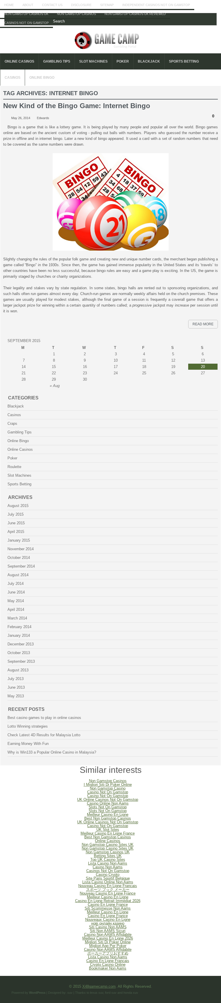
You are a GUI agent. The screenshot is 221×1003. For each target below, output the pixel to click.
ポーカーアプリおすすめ (107, 953)
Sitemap (107, 5)
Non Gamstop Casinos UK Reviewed (135, 14)
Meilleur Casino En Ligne (107, 814)
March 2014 (17, 618)
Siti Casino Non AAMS (108, 927)
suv (70, 992)
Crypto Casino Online (107, 964)
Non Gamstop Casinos (76, 14)
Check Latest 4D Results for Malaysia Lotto (43, 735)
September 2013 (21, 661)
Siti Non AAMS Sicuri (107, 931)
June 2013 (16, 687)
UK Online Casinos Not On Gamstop (107, 799)
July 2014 (15, 583)
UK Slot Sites (107, 829)
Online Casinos (19, 61)
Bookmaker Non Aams (107, 968)
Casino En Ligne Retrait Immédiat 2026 (107, 901)
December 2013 (20, 644)
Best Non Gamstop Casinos (107, 818)
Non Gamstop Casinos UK (26, 14)
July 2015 (15, 514)
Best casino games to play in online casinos (44, 717)
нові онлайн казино (107, 923)
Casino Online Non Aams (108, 803)
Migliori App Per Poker (107, 946)
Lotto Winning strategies (27, 726)
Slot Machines (93, 61)
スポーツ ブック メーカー (107, 889)
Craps (12, 423)
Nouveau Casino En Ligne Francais (107, 886)
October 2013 (18, 653)
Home (9, 5)
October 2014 (18, 557)
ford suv (111, 992)
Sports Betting (184, 61)
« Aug (55, 386)
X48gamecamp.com (99, 986)
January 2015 (18, 540)
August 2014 (17, 575)
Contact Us (52, 5)
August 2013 (17, 670)
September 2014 (21, 566)
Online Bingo (41, 78)
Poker (123, 61)
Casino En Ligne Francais (107, 961)
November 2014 (20, 549)
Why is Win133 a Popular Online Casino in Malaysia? (51, 752)
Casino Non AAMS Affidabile (108, 934)
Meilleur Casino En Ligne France (108, 833)
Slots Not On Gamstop (108, 807)
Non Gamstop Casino (107, 788)
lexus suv (96, 992)
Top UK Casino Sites (107, 859)
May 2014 (15, 601)
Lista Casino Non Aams (107, 863)
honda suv (130, 992)
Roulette (14, 467)
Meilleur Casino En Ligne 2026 (107, 938)
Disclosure (81, 5)
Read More (203, 324)
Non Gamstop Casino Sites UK (108, 844)
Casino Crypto (107, 874)
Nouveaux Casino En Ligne (107, 919)
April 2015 (15, 531)
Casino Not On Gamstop (107, 792)
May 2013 (15, 696)
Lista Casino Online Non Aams (107, 882)
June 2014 (16, 592)
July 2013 (15, 679)
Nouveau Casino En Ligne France (108, 893)
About (27, 5)
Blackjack (149, 61)
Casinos (12, 78)
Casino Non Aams (108, 867)
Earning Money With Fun (28, 743)
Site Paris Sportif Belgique (108, 878)
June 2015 (16, 523)
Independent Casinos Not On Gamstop (156, 5)
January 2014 (18, 635)
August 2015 (17, 506)
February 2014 (19, 627)
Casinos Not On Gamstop (26, 23)
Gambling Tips (56, 61)
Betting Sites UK (108, 856)
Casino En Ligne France (108, 904)
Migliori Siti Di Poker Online (108, 942)
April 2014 (15, 609)
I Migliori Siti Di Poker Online (108, 784)
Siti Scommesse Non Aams (108, 908)
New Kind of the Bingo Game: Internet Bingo (76, 106)
